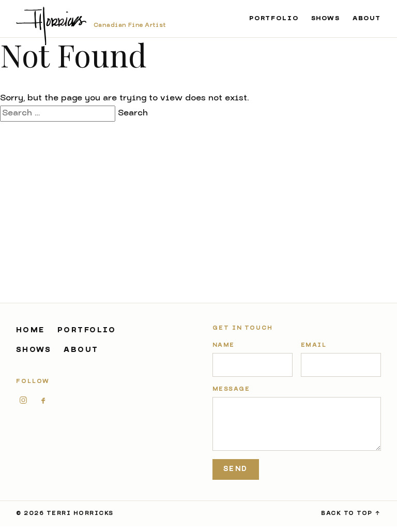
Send (235, 469)
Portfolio (274, 19)
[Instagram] (23, 400)
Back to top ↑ (351, 514)
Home (30, 330)
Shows (325, 19)
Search (133, 113)
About (367, 19)
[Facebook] (43, 400)
